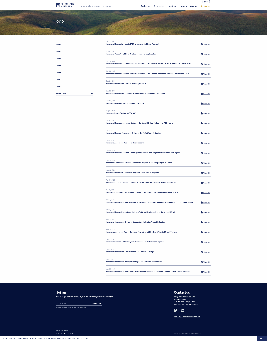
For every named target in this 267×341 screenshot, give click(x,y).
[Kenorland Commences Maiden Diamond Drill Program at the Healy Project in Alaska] (205, 162)
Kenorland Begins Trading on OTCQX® (121, 113)
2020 (58, 87)
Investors (172, 6)
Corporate (158, 6)
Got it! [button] (262, 338)
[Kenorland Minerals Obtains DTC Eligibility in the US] (205, 83)
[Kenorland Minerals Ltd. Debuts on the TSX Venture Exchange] (205, 252)
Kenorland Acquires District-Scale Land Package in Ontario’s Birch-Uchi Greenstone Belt (141, 182)
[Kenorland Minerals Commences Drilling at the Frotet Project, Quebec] (205, 133)
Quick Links (61, 94)
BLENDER (198, 334)
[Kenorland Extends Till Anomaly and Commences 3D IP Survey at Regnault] (205, 242)
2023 (58, 66)
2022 (58, 73)
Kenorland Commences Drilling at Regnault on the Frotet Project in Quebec (135, 222)
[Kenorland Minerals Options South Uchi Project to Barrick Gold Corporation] (205, 93)
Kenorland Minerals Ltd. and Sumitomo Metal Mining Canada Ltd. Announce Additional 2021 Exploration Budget (149, 202)
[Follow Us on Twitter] (175, 310)
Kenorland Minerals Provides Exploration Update (125, 103)
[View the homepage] (65, 5)
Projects (145, 6)
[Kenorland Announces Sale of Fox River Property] (205, 143)
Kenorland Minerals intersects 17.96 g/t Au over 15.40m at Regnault (132, 44)
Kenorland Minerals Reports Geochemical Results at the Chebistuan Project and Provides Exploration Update (149, 64)
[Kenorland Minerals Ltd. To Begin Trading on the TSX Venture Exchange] (205, 261)
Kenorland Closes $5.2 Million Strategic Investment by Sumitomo (131, 54)
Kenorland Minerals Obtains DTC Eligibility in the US (126, 83)
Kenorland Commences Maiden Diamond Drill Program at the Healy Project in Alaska (139, 163)
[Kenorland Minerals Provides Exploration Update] (205, 103)
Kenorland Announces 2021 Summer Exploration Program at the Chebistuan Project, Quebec (142, 192)
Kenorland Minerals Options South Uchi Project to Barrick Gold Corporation (135, 93)
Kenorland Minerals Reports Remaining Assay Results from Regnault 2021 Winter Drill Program (143, 153)
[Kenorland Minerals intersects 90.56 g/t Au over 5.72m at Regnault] (205, 172)
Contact (193, 6)
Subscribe (205, 6)
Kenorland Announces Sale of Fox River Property (125, 143)
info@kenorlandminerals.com (184, 297)
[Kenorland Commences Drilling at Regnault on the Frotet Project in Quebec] (205, 222)
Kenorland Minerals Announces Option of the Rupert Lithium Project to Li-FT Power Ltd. (140, 123)
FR (207, 2)
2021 (58, 80)
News (183, 6)
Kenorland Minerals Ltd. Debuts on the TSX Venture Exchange (130, 252)
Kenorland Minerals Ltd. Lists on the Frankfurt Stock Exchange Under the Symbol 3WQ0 (140, 212)
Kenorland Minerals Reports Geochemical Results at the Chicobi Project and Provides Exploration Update (147, 74)
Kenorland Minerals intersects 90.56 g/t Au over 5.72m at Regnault (132, 172)
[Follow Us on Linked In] (182, 310)
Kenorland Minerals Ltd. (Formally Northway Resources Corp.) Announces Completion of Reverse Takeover (148, 271)
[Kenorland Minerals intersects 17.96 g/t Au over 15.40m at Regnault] (205, 44)
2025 (58, 52)
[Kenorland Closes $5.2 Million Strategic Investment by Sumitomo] (205, 54)
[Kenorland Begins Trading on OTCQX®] (205, 113)
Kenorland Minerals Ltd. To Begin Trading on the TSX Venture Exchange (134, 262)
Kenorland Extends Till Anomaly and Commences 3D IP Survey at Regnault (135, 242)
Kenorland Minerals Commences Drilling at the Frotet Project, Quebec (133, 133)
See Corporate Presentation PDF (187, 317)
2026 (58, 45)
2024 (58, 59)
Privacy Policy (83, 307)
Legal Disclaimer (62, 330)
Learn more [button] (85, 338)
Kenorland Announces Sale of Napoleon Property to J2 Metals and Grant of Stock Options (141, 232)
